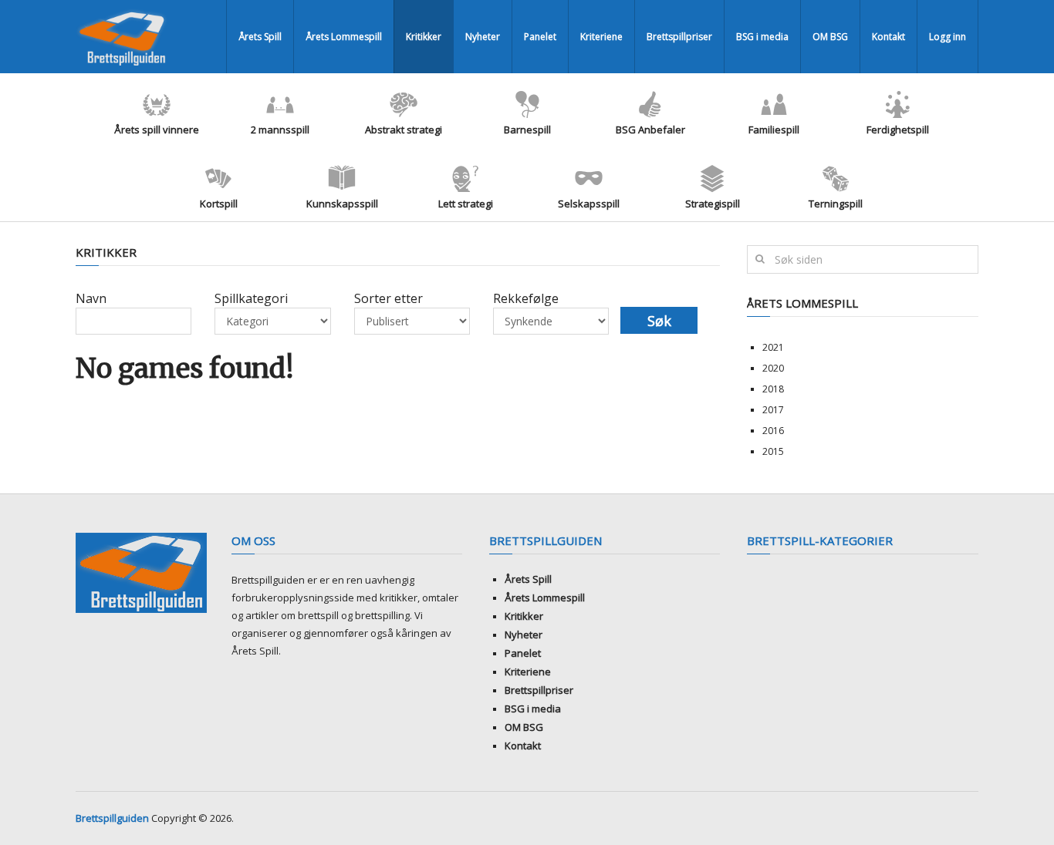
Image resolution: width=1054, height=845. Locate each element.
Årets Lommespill (344, 36)
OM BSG (830, 36)
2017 (773, 409)
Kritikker (423, 36)
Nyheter (482, 36)
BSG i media (762, 36)
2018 (773, 389)
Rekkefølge (526, 298)
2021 (773, 347)
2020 (773, 368)
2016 (773, 430)
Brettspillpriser (679, 36)
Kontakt (888, 36)
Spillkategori (251, 298)
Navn (91, 298)
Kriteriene (601, 36)
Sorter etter (388, 298)
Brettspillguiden (112, 818)
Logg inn (947, 36)
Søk (659, 320)
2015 (773, 451)
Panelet (540, 36)
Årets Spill (260, 36)
